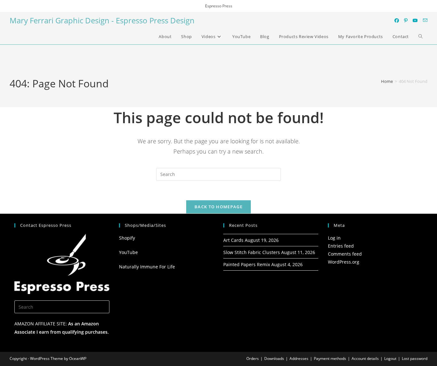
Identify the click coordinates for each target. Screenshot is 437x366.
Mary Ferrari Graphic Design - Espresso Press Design (102, 20)
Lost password (414, 358)
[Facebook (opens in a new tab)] (396, 20)
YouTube (128, 252)
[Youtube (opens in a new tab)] (415, 20)
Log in (334, 238)
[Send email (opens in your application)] (425, 20)
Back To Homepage (218, 207)
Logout (390, 358)
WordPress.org (343, 262)
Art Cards (233, 240)
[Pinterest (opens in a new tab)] (405, 20)
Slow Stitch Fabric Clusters (251, 252)
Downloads (274, 358)
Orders (252, 358)
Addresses (299, 358)
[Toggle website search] (420, 36)
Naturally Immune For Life (147, 267)
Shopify (127, 238)
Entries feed (341, 246)
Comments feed (345, 254)
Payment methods (330, 358)
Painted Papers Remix (246, 264)
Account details (365, 358)
